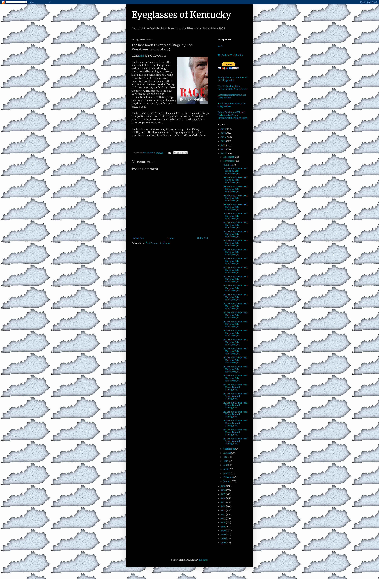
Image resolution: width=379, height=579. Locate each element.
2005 (224, 542)
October (227, 165)
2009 (224, 526)
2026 (223, 129)
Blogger (203, 559)
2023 (223, 141)
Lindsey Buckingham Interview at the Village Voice (232, 87)
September (229, 448)
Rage (141, 55)
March (227, 473)
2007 (223, 534)
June (225, 461)
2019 (223, 486)
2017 (223, 494)
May (225, 465)
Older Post (202, 238)
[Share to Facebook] (183, 152)
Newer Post (138, 238)
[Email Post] (170, 153)
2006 (224, 538)
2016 (223, 498)
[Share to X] (180, 152)
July (225, 457)
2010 (223, 522)
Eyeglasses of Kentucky (181, 14)
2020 (223, 153)
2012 (223, 514)
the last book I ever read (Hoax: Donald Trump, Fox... (235, 387)
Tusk (220, 46)
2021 (223, 149)
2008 (224, 530)
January (227, 481)
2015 (223, 502)
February (228, 477)
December (229, 157)
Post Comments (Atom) (158, 243)
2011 (223, 518)
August (227, 452)
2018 (223, 490)
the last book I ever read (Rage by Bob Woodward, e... (235, 171)
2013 (223, 510)
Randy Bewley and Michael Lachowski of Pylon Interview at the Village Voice (232, 115)
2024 (223, 137)
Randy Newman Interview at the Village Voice (232, 79)
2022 (223, 145)
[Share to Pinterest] (186, 152)
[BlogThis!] (177, 152)
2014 (223, 506)
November (229, 161)
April (226, 469)
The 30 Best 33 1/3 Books (230, 55)
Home (171, 238)
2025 (223, 133)
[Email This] (174, 152)
